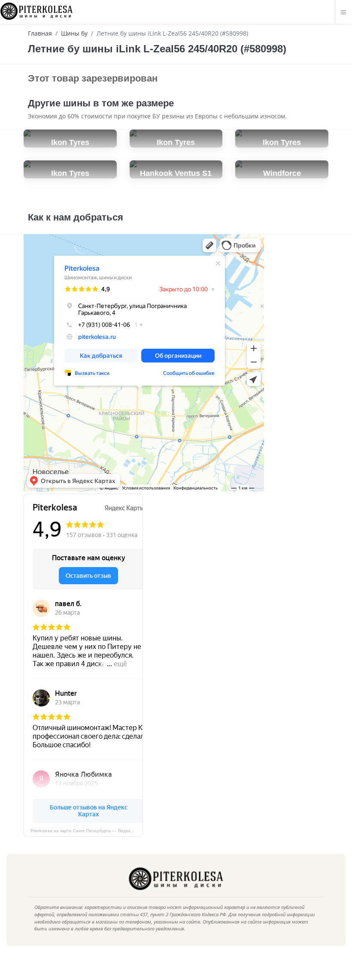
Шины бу (74, 33)
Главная (40, 33)
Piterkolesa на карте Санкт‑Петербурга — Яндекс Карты (86, 830)
